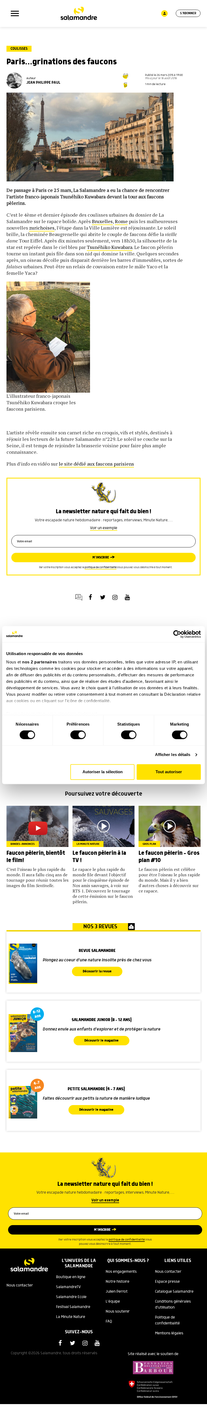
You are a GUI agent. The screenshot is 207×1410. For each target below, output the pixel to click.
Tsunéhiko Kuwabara (109, 247)
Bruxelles (102, 221)
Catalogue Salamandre (174, 1291)
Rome (121, 221)
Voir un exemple (103, 528)
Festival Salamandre (73, 1307)
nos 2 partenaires (39, 662)
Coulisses (19, 49)
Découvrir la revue (97, 971)
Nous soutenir (118, 1311)
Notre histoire (117, 1281)
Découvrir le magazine (101, 1041)
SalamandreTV (68, 1287)
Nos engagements (121, 1272)
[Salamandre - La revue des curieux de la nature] (79, 13)
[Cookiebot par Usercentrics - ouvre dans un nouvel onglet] (177, 634)
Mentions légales (169, 1333)
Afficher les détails (173, 755)
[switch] (78, 735)
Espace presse (167, 1281)
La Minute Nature (70, 1317)
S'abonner (188, 13)
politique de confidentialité (100, 567)
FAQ (109, 1321)
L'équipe (113, 1301)
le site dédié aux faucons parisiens (96, 463)
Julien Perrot (116, 1291)
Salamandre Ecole (71, 1297)
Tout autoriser (169, 771)
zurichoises (41, 227)
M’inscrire (100, 557)
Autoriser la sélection (102, 771)
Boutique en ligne (70, 1277)
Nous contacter (19, 1285)
